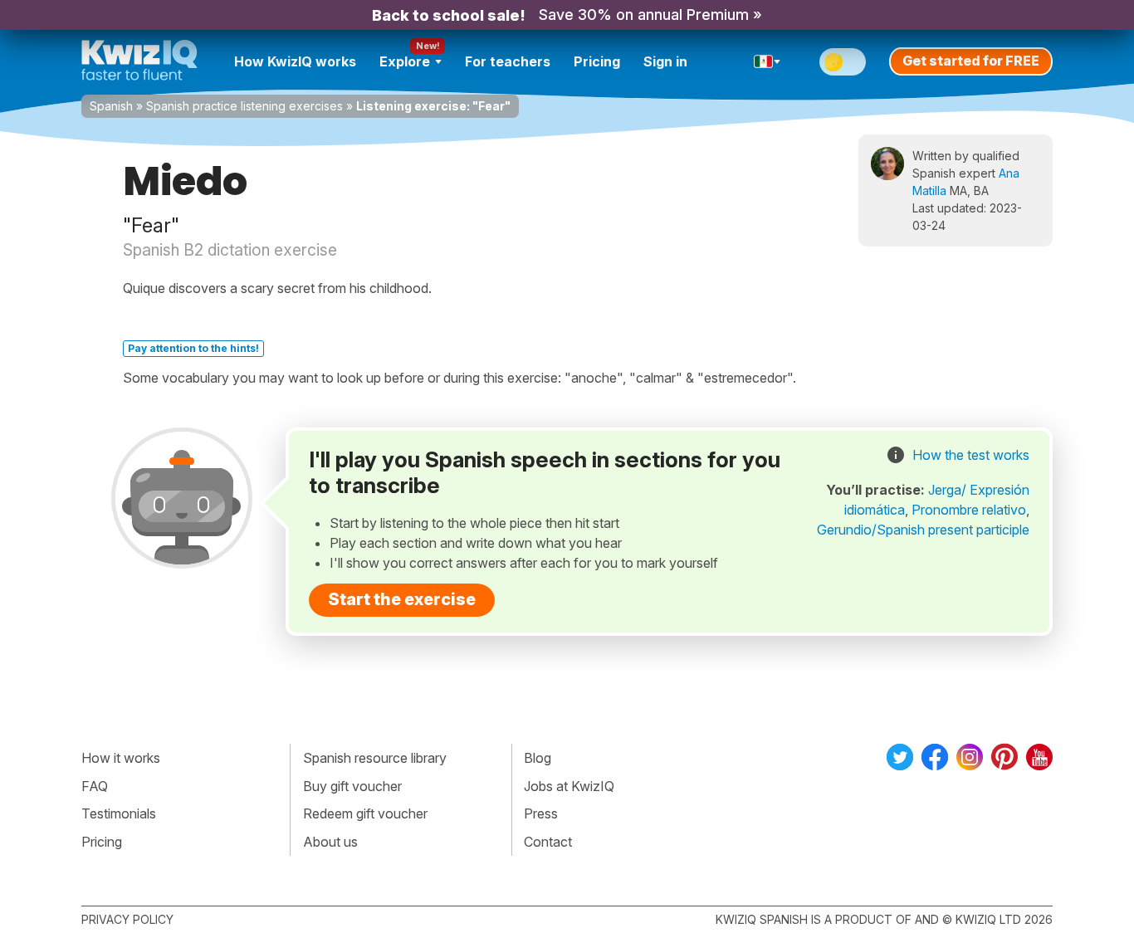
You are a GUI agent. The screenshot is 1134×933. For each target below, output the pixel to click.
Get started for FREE (970, 60)
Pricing (597, 61)
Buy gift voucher (352, 786)
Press (541, 813)
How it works (120, 758)
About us (330, 841)
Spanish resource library (375, 758)
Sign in (665, 61)
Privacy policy (127, 919)
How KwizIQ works (295, 61)
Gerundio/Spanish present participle (923, 529)
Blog (537, 758)
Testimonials (118, 813)
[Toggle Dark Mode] (842, 62)
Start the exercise (402, 599)
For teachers (507, 61)
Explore (404, 61)
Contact (548, 841)
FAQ (94, 786)
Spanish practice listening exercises (244, 106)
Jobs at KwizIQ (569, 786)
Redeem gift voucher (365, 813)
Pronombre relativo (969, 509)
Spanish (111, 106)
